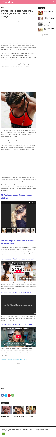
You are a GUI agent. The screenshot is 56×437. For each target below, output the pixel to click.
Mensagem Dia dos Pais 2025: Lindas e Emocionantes (49, 30)
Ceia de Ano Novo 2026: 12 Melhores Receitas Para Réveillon (49, 13)
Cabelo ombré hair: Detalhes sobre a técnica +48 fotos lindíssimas (18, 416)
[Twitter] (5, 395)
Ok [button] (3, 433)
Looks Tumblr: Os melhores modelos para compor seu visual (16, 236)
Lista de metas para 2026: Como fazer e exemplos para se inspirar (49, 18)
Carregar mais (46, 34)
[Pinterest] (9, 395)
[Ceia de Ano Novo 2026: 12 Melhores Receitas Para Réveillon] (40, 13)
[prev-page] (2, 421)
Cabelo (2, 7)
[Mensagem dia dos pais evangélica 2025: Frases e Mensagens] (40, 24)
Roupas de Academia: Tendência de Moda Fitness (14, 359)
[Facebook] (2, 395)
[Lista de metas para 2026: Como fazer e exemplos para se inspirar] (40, 18)
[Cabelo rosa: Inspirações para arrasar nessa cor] (6, 410)
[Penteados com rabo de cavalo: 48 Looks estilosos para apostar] (31, 410)
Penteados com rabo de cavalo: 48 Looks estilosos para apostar (31, 416)
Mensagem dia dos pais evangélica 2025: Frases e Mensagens (49, 24)
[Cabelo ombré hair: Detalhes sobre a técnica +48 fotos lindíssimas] (18, 410)
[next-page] (4, 421)
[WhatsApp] (12, 395)
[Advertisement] (19, 31)
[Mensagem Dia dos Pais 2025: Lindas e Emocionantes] (40, 29)
